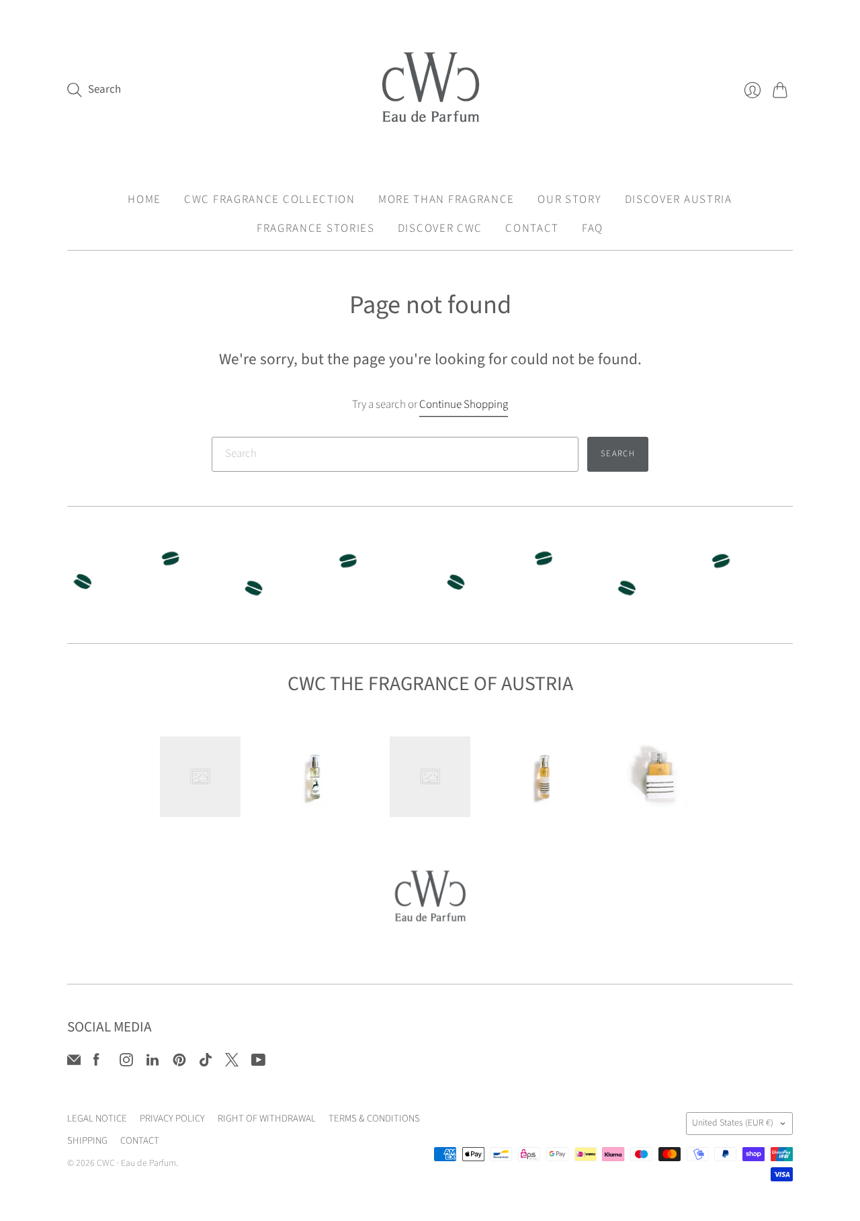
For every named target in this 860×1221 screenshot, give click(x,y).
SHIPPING (87, 1141)
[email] (74, 1063)
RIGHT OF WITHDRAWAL (267, 1118)
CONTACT (532, 228)
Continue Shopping (463, 405)
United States (732, 1123)
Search (618, 454)
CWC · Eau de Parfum (136, 1163)
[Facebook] (96, 1063)
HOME (144, 200)
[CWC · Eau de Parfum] (430, 89)
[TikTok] (205, 1063)
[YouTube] (258, 1063)
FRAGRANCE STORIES (316, 228)
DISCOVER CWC (440, 228)
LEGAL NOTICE (97, 1118)
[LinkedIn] (152, 1063)
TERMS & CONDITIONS (374, 1118)
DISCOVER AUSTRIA (678, 200)
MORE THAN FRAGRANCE (446, 200)
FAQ (592, 228)
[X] (232, 1063)
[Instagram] (126, 1063)
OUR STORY (569, 200)
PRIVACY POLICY (172, 1118)
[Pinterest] (179, 1063)
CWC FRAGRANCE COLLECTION (269, 200)
